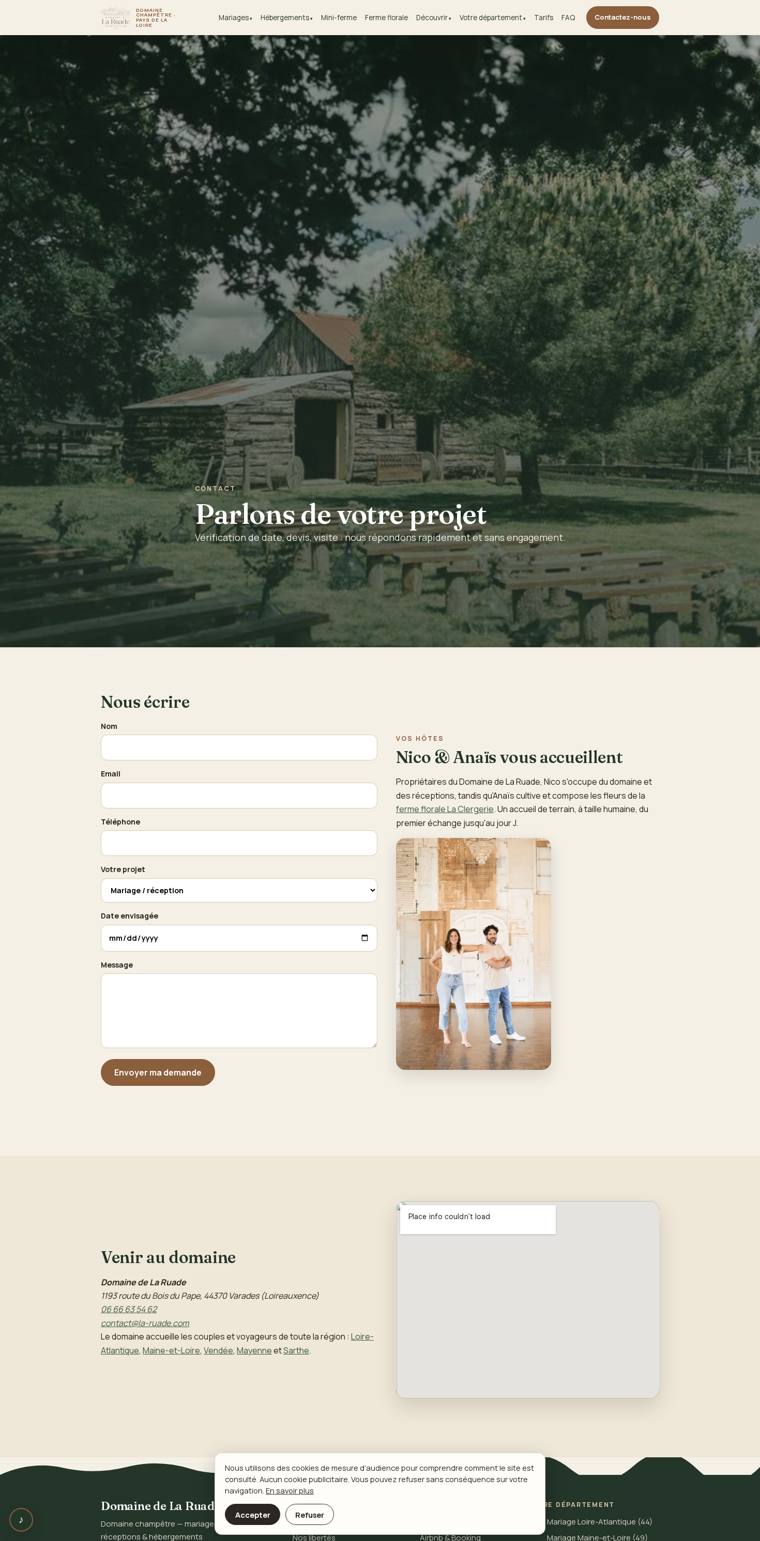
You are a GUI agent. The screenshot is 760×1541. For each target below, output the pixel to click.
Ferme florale (386, 17)
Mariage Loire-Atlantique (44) (599, 1521)
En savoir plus (290, 1490)
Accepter (252, 1514)
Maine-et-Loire (171, 1350)
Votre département (491, 17)
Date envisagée (129, 916)
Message (117, 965)
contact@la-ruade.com (145, 1323)
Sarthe (296, 1350)
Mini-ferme (339, 17)
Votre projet (123, 869)
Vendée (218, 1350)
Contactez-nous (623, 17)
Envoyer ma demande (158, 1072)
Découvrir (432, 17)
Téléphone (120, 822)
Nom (109, 726)
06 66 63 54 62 (129, 1309)
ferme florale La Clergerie (445, 809)
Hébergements (285, 17)
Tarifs (543, 17)
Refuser (309, 1514)
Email (110, 774)
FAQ (568, 17)
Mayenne (254, 1350)
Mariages (234, 17)
